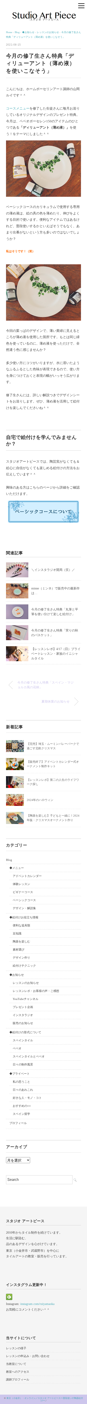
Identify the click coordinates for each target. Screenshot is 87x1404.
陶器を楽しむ (21, 941)
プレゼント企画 (23, 1007)
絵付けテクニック (24, 965)
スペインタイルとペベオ (29, 1056)
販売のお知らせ (23, 1023)
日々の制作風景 (23, 1064)
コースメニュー (17, 108)
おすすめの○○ (22, 1106)
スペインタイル (23, 1040)
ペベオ (17, 1048)
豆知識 (17, 933)
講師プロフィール (17, 1379)
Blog (9, 860)
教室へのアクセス (17, 1371)
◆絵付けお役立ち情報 (23, 917)
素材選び (18, 949)
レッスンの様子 (16, 1348)
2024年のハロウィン (40, 800)
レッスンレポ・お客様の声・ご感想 (36, 991)
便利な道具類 (21, 925)
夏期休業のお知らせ (55, 701)
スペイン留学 (21, 1114)
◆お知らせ (16, 974)
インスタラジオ (23, 1015)
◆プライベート (19, 1073)
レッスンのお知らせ (26, 983)
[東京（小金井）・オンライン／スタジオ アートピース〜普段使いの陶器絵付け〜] (44, 13)
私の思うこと (21, 1081)
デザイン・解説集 (24, 908)
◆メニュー (16, 868)
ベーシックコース (24, 900)
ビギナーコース (23, 892)
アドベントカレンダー (27, 876)
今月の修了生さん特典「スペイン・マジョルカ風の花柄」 (45, 685)
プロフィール (18, 1123)
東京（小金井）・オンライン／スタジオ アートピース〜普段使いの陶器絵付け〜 (44, 1399)
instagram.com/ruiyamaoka (37, 1304)
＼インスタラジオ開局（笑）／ (53, 570)
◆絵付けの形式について (25, 1032)
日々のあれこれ (23, 1089)
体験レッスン (21, 884)
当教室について (16, 1364)
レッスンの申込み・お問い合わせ (28, 1356)
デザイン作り (21, 957)
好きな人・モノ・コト (27, 1097)
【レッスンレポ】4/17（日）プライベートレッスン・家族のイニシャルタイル (56, 653)
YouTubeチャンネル (25, 999)
